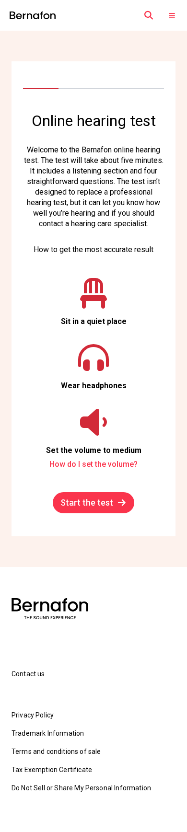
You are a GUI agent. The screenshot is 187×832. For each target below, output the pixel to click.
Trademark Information (48, 733)
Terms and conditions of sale (56, 751)
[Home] (33, 16)
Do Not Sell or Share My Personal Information (81, 788)
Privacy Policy (33, 715)
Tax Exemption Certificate (52, 770)
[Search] (148, 15)
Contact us (28, 674)
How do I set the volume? (93, 464)
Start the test (86, 502)
